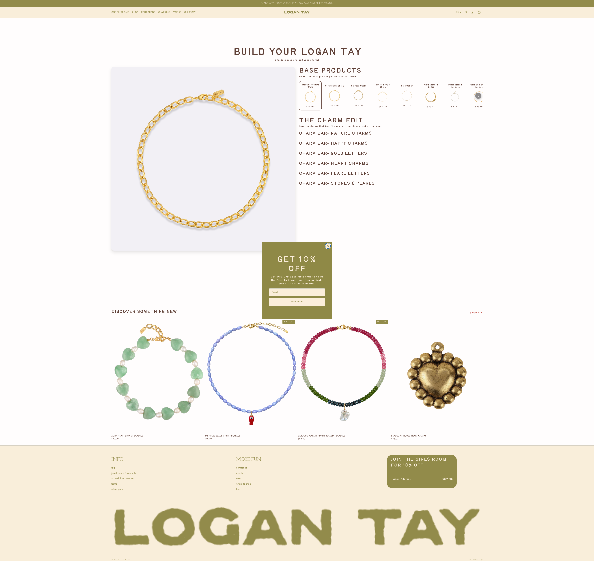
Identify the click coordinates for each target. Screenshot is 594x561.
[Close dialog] (328, 246)
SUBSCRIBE (297, 302)
